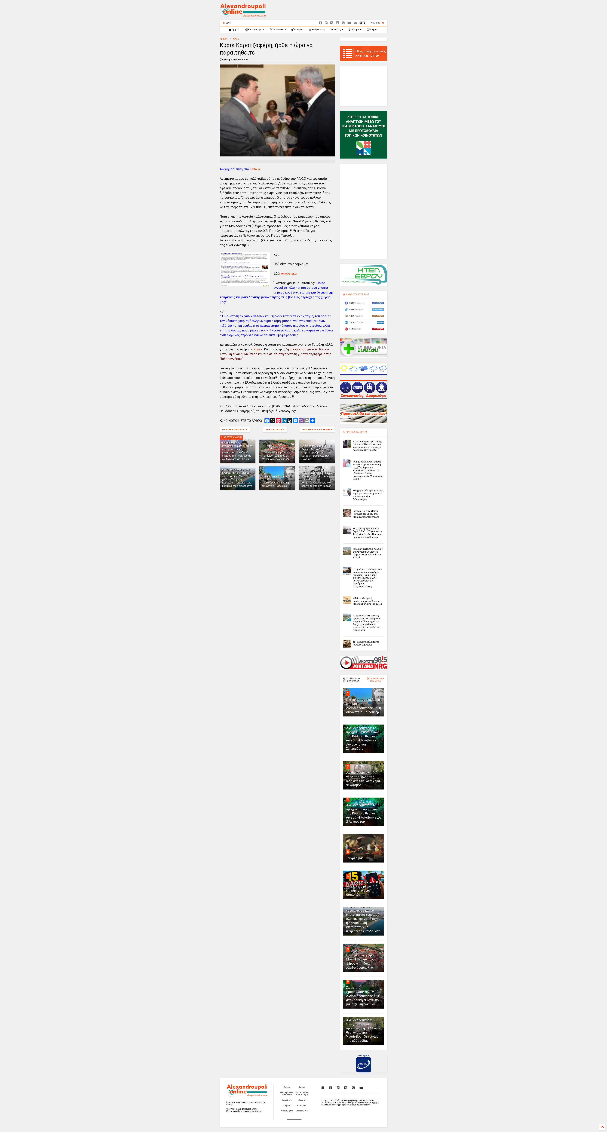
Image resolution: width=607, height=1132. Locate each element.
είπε (257, 349)
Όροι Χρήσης (287, 1111)
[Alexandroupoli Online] (243, 16)
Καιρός (301, 1087)
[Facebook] (320, 23)
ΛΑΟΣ (236, 38)
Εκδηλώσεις (318, 29)
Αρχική (235, 29)
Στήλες (337, 29)
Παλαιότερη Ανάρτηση (317, 429)
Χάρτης (301, 1100)
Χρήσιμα (354, 29)
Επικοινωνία (301, 1111)
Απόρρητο (301, 1105)
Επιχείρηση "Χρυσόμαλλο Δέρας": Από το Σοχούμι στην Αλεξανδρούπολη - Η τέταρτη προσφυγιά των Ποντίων (316, 452)
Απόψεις (298, 29)
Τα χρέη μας (355, 858)
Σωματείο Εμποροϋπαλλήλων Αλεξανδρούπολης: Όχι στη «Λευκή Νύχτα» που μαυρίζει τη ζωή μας (363, 996)
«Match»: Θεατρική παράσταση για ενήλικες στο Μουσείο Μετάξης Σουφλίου (367, 601)
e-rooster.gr (289, 273)
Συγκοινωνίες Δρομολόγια (301, 1093)
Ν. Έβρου (373, 29)
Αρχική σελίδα (275, 429)
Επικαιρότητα (255, 29)
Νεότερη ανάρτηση (235, 429)
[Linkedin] (337, 23)
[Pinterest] (343, 23)
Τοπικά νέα (278, 29)
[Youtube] (349, 23)
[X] (326, 23)
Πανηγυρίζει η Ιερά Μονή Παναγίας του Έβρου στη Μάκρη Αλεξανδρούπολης (276, 456)
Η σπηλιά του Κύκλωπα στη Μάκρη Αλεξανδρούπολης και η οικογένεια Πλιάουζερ (275, 481)
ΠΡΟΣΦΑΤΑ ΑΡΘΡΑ (356, 432)
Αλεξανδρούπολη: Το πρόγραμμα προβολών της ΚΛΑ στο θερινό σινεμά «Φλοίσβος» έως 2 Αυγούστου (363, 813)
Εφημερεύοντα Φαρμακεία (287, 1093)
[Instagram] (331, 23)
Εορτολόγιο (287, 1100)
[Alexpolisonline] (355, 23)
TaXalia (255, 169)
